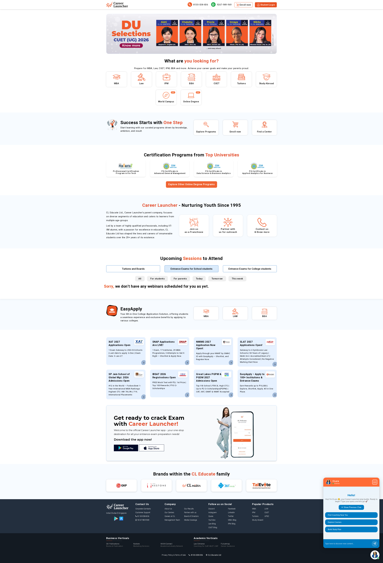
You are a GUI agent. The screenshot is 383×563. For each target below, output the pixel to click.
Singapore (122, 513)
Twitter (231, 516)
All (139, 278)
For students (157, 278)
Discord (211, 509)
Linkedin (231, 512)
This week (237, 278)
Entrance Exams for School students (191, 268)
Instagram (212, 512)
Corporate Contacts (143, 509)
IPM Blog (231, 524)
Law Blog (212, 524)
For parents (180, 278)
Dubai (114, 513)
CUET (267, 512)
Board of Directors (191, 516)
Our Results (189, 509)
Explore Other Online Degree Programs (191, 184)
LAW (266, 509)
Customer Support (142, 512)
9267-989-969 (224, 4)
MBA (254, 509)
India (108, 513)
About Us (168, 509)
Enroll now (245, 5)
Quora (210, 516)
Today (199, 278)
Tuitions (255, 516)
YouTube (211, 520)
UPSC (267, 516)
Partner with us (190, 512)
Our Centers (169, 512)
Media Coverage (190, 520)
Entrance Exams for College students (249, 268)
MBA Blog (232, 520)
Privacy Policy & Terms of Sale (174, 555)
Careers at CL (170, 516)
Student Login (267, 5)
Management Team (172, 520)
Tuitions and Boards (133, 268)
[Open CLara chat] (374, 554)
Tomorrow (217, 278)
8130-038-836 (200, 4)
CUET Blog (212, 527)
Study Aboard (257, 520)
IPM (253, 512)
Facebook (232, 509)
